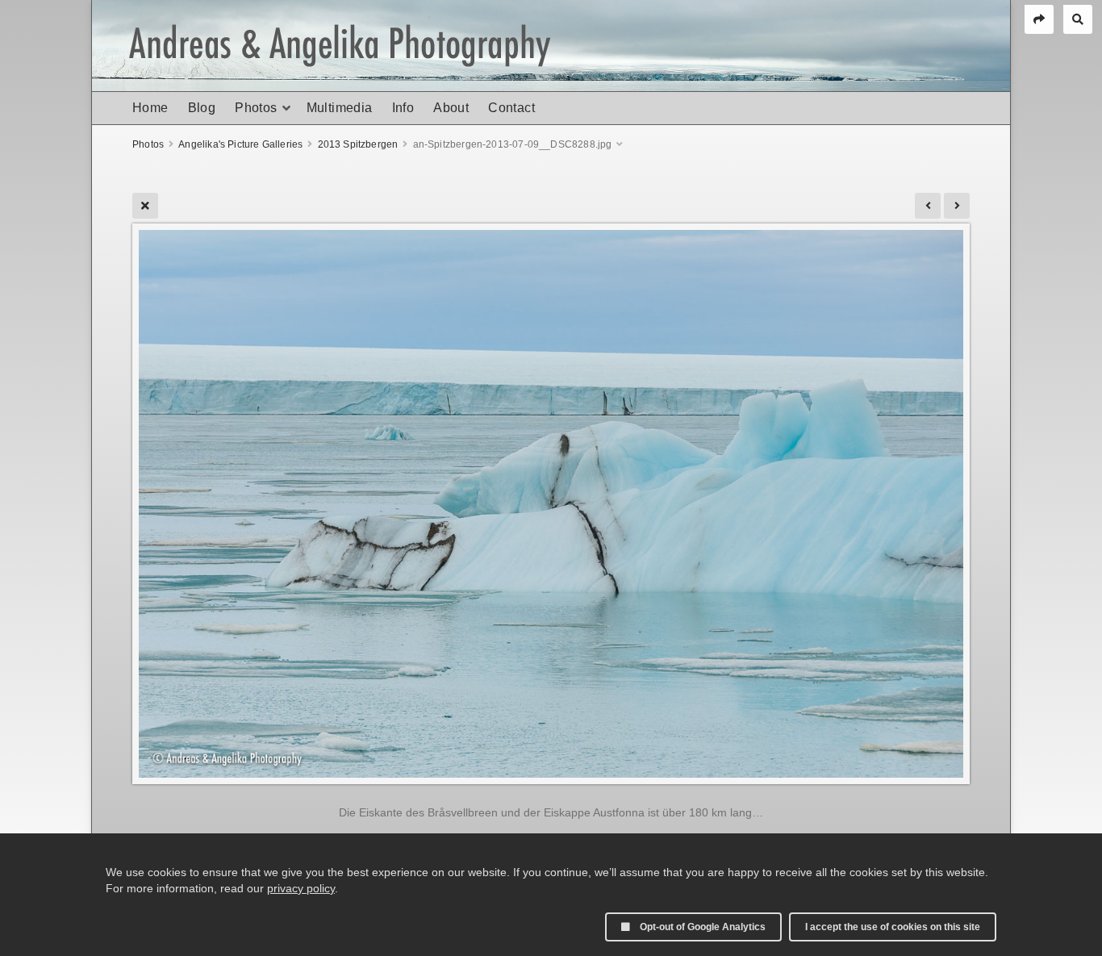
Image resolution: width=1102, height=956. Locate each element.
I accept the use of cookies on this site (892, 927)
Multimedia (340, 108)
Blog (202, 108)
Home (150, 108)
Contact (511, 108)
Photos (256, 108)
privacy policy (301, 888)
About (451, 108)
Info (403, 108)
